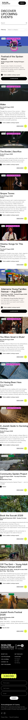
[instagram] (4, 713)
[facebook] (2, 713)
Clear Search (6, 26)
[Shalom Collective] (6, 3)
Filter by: (3, 29)
